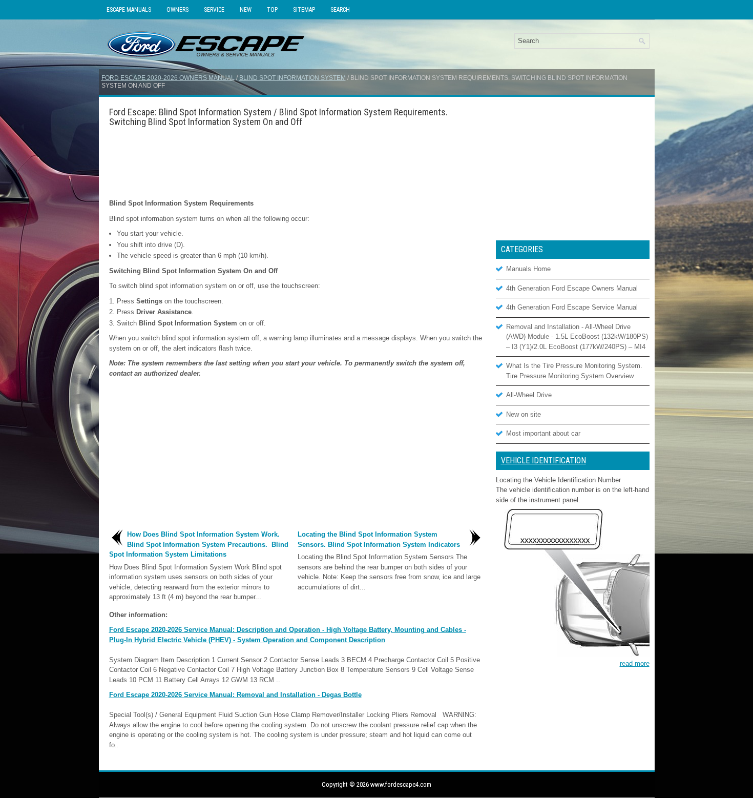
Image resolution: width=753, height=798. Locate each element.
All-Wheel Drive (529, 395)
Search (340, 9)
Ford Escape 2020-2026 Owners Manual (168, 77)
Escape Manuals (129, 9)
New (246, 9)
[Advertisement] (296, 162)
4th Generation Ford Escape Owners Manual (572, 288)
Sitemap (304, 9)
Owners (177, 9)
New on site (523, 414)
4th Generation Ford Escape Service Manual (572, 307)
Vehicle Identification (543, 460)
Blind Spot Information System (292, 77)
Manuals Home (528, 269)
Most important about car (543, 433)
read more (635, 663)
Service (214, 9)
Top (272, 9)
